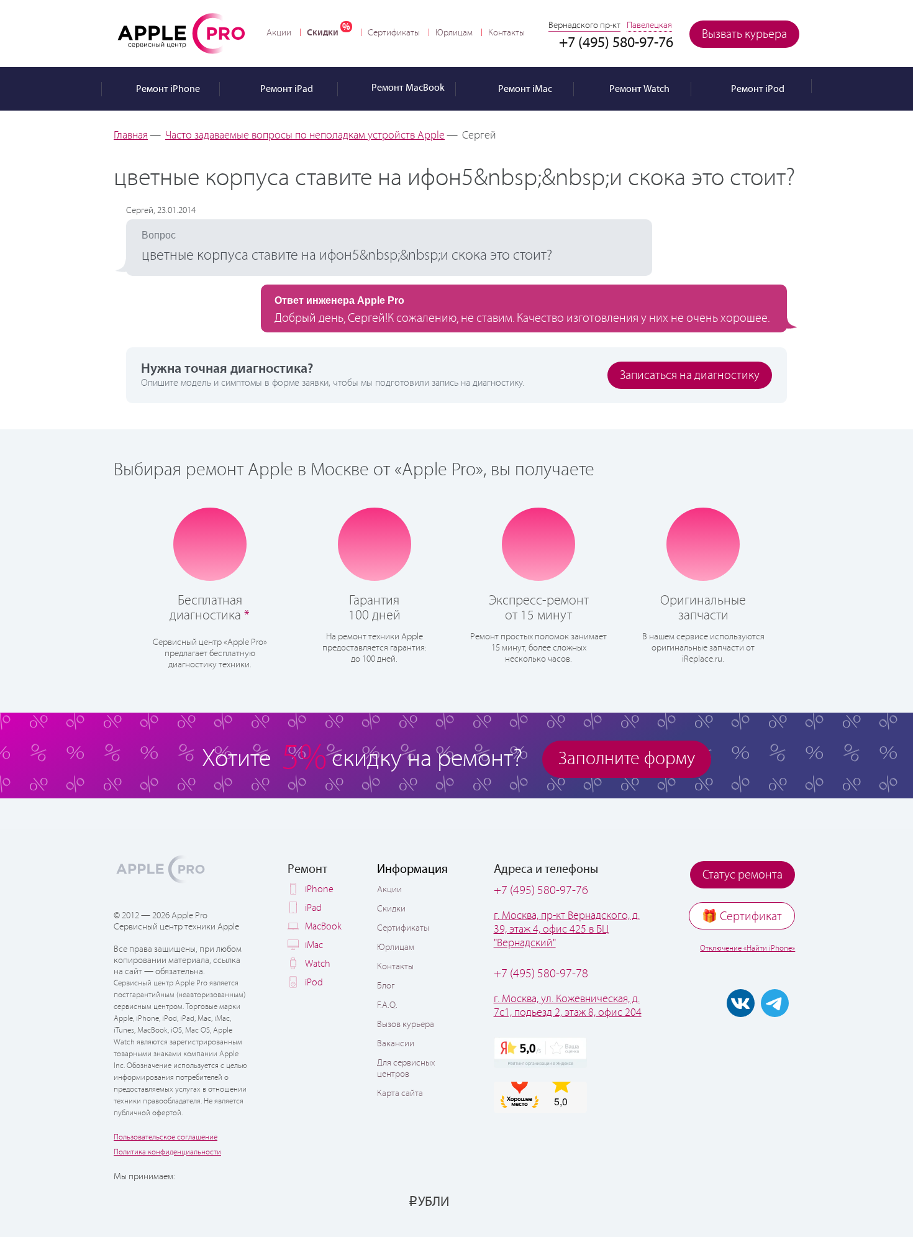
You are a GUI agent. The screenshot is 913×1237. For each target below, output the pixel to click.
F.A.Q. (387, 1005)
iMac (314, 945)
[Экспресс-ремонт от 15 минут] (539, 543)
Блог (385, 986)
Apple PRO (181, 33)
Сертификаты (394, 33)
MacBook (323, 926)
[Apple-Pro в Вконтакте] (741, 1003)
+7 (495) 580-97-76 (541, 890)
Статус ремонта (742, 875)
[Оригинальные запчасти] (703, 543)
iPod (314, 982)
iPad (313, 908)
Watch (317, 964)
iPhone (319, 889)
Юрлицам (454, 33)
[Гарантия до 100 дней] (374, 543)
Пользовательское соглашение (165, 1137)
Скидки (322, 32)
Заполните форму (626, 759)
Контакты (506, 33)
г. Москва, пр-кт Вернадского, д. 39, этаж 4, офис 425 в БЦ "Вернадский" (567, 929)
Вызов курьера (405, 1024)
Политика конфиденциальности (167, 1152)
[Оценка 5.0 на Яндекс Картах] (540, 1052)
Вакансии (395, 1044)
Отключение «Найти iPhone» (747, 948)
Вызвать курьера (744, 34)
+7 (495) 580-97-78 (541, 973)
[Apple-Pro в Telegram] (775, 1003)
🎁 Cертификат (742, 916)
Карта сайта (400, 1093)
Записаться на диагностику (690, 375)
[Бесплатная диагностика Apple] (210, 543)
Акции (278, 33)
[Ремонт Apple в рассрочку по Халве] (737, 1201)
